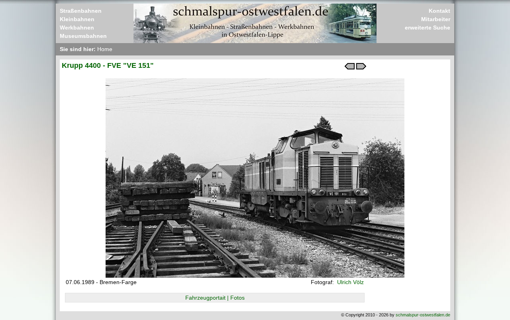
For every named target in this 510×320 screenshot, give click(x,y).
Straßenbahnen (81, 11)
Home (104, 49)
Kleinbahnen (77, 19)
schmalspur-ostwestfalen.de (423, 314)
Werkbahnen (77, 27)
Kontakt (439, 11)
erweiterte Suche (427, 27)
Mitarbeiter (435, 19)
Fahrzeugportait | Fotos (215, 297)
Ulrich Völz (349, 282)
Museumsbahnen (83, 36)
